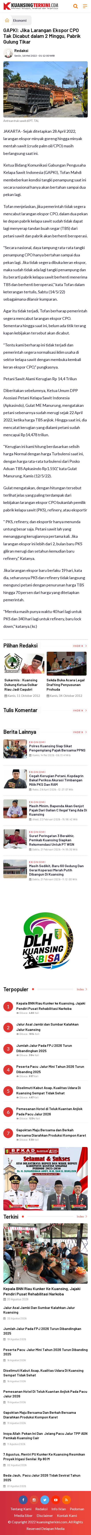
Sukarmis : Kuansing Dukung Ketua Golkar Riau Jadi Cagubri (21, 684)
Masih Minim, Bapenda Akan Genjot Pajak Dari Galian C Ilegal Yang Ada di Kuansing (58, 810)
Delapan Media (52, 1528)
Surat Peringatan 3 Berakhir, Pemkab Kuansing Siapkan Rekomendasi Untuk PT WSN (51, 840)
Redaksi (21, 50)
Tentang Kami (20, 1509)
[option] (24, 676)
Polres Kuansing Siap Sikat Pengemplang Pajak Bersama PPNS (57, 748)
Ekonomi (20, 20)
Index (78, 645)
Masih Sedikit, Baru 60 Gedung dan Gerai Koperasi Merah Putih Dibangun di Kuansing (56, 870)
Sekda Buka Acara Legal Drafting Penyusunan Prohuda (66, 684)
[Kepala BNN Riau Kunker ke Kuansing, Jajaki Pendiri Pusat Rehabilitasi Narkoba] (45, 1253)
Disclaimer (45, 1515)
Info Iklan (58, 1509)
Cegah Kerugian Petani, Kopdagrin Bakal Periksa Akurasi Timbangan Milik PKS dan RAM (56, 780)
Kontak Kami (67, 1515)
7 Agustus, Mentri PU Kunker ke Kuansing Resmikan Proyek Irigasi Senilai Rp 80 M (44, 1456)
